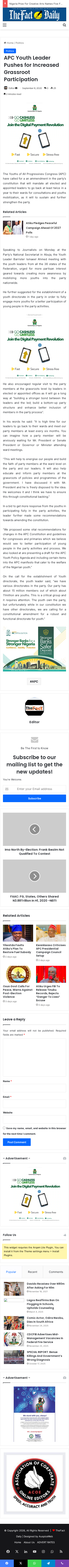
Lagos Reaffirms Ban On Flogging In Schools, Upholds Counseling (43, 1304)
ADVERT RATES (46, 1542)
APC (35, 681)
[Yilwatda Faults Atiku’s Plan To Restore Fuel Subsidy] (18, 933)
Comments (56, 1272)
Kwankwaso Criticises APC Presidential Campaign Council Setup (51, 950)
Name (7, 1081)
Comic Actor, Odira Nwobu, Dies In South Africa (45, 1320)
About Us (29, 1542)
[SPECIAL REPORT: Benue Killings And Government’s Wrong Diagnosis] (14, 1357)
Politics (20, 42)
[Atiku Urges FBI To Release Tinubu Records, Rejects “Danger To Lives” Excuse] (51, 974)
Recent (32, 1272)
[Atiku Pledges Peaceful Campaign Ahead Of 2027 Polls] (13, 228)
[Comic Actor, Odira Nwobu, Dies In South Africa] (14, 1323)
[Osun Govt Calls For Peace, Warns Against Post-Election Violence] (18, 974)
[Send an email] (16, 88)
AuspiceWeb (46, 1536)
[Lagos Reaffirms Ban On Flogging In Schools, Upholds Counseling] (14, 1305)
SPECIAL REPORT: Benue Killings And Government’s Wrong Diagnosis (44, 1356)
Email (7, 1096)
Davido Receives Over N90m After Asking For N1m (46, 1285)
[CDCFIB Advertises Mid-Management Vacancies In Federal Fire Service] (14, 1339)
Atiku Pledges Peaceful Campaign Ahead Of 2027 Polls (43, 227)
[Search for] (64, 25)
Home (10, 42)
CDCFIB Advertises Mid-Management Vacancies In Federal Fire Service (45, 1338)
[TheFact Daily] (34, 14)
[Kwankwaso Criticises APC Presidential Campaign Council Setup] (51, 933)
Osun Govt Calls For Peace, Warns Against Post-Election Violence (18, 991)
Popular (11, 1272)
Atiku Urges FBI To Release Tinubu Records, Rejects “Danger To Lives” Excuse (48, 993)
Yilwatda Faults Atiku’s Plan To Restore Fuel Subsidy (17, 948)
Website (8, 1112)
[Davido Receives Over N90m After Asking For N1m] (14, 1289)
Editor (12, 88)
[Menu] (4, 25)
